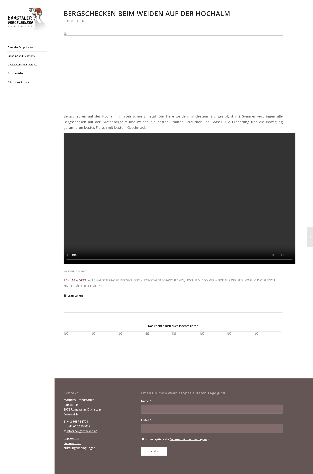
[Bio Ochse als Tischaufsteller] (310, 237)
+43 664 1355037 (78, 426)
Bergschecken (74, 21)
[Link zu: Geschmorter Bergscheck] (241, 344)
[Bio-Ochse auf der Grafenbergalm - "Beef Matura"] (173, 70)
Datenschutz (72, 443)
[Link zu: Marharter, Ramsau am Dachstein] (213, 344)
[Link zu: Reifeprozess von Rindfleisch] (268, 344)
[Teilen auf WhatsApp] (173, 306)
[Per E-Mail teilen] (246, 306)
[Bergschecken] (27, 19)
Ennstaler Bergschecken (164, 280)
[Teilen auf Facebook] (100, 306)
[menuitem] (27, 47)
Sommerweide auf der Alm (222, 280)
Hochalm (193, 280)
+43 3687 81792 (77, 422)
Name (146, 401)
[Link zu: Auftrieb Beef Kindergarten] (132, 344)
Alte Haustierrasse (103, 280)
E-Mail (146, 420)
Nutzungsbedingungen (79, 448)
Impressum (71, 438)
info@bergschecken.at (81, 431)
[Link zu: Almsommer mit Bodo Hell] (105, 344)
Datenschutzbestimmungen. (188, 439)
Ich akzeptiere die (178, 439)
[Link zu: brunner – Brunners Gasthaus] (186, 344)
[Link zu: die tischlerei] (77, 344)
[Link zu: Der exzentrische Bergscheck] (159, 344)
